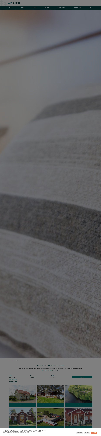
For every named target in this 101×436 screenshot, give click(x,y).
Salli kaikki (94, 432)
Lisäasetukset (79, 432)
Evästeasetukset (6, 434)
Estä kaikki (87, 432)
